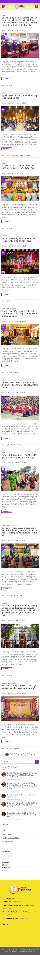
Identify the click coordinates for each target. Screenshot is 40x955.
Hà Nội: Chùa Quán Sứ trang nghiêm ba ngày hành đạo (21, 796)
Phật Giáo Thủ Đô (7, 93)
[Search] (36, 6)
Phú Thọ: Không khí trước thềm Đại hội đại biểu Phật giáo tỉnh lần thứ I (18, 686)
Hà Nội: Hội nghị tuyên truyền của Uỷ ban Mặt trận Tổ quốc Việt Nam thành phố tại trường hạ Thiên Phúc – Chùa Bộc (19, 531)
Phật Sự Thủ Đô (21, 30)
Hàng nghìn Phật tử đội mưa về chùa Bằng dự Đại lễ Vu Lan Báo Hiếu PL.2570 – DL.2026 (22, 805)
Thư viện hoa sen (7, 842)
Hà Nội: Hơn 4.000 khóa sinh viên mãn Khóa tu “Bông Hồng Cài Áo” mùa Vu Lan (19, 384)
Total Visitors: (6, 867)
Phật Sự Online (6, 834)
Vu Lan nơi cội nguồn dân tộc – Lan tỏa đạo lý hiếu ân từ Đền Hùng (18, 239)
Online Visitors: (6, 851)
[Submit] (37, 762)
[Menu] (3, 6)
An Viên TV (5, 830)
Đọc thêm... (6, 78)
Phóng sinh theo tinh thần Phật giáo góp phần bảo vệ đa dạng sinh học (19, 456)
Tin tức (4, 15)
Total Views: (5, 862)
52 (28, 754)
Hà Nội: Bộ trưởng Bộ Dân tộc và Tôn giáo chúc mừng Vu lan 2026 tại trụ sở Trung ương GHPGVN (22, 775)
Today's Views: (6, 857)
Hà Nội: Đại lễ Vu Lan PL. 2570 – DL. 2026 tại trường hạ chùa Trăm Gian (18, 167)
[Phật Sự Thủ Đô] (20, 6)
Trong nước (24, 93)
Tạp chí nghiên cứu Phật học (11, 838)
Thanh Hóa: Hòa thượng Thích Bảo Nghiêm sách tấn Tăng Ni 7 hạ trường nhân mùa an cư (19, 313)
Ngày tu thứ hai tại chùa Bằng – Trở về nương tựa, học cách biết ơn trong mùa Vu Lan (22, 815)
